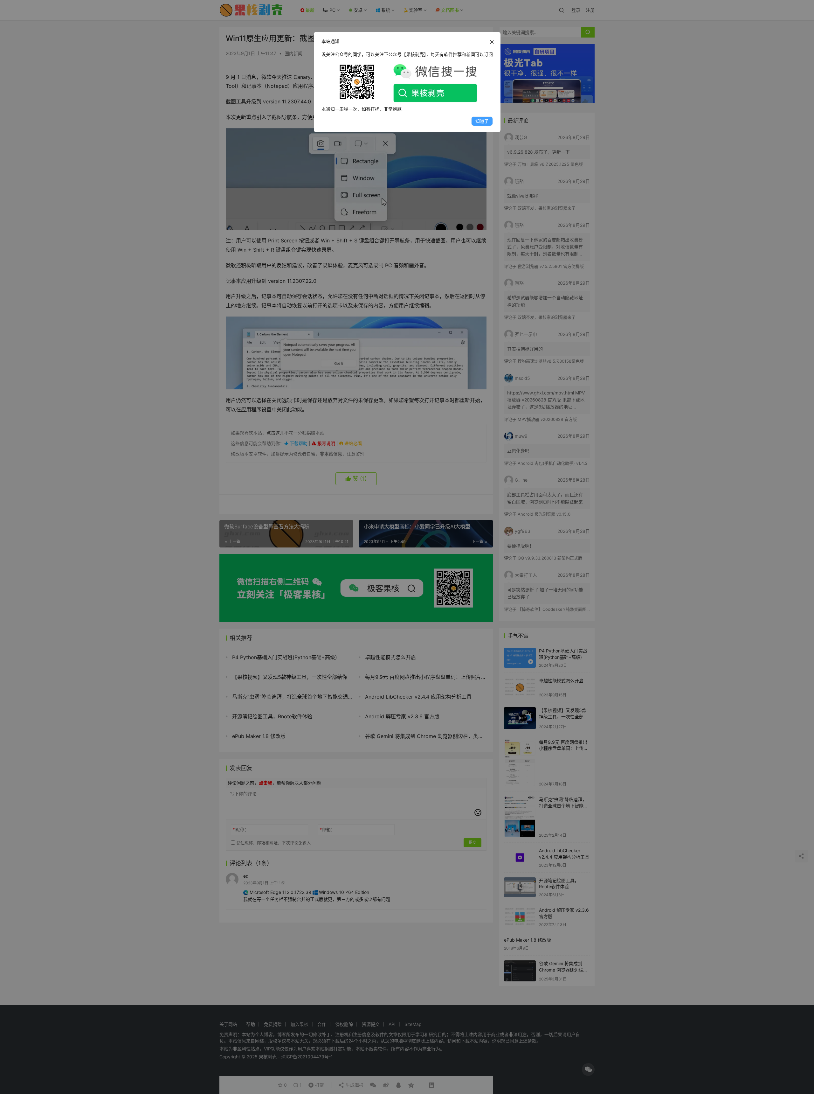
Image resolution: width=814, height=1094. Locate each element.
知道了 (482, 121)
